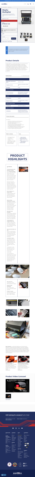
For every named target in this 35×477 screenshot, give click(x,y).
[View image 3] (27, 33)
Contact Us (13, 439)
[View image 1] (21, 33)
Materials (19, 439)
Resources (25, 457)
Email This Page (10, 41)
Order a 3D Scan (20, 452)
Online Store (20, 435)
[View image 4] (30, 33)
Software (19, 445)
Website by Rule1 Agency (19, 474)
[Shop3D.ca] (6, 4)
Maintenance (20, 455)
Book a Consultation (9, 419)
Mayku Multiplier (5, 7)
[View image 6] (24, 36)
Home (1, 7)
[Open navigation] (30, 4)
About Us (13, 435)
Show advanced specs (26, 75)
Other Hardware (20, 438)
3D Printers (19, 436)
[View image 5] (21, 36)
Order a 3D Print (20, 451)
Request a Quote (4, 41)
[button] (28, 4)
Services (19, 446)
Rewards (25, 438)
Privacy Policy (14, 449)
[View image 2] (24, 33)
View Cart (25, 437)
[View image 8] (30, 36)
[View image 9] (26, 40)
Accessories (19, 444)
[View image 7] (27, 36)
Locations (13, 440)
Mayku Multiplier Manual (24, 140)
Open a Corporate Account (25, 440)
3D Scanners (20, 437)
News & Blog (14, 438)
